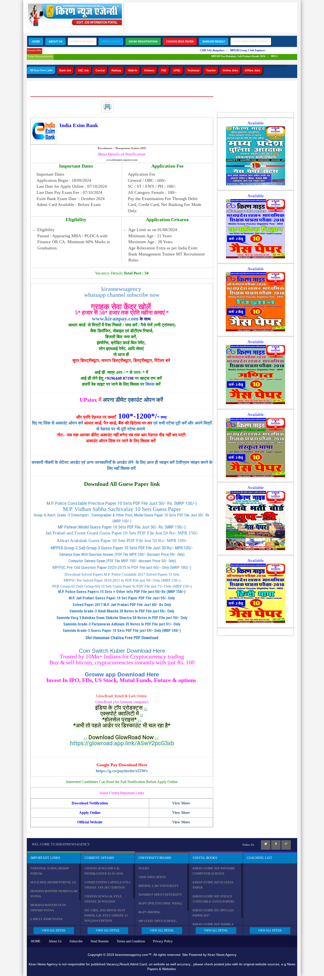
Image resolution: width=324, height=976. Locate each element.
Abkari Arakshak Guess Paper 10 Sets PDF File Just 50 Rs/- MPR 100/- (121, 540)
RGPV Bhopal (150, 912)
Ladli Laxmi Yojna (46, 919)
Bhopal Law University (159, 886)
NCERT (144, 868)
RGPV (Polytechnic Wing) (160, 903)
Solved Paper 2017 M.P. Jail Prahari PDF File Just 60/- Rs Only (122, 604)
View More (181, 803)
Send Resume (100, 941)
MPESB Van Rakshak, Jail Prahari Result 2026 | (232, 56)
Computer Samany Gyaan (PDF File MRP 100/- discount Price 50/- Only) (122, 561)
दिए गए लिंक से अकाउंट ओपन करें (58, 423)
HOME (36, 941)
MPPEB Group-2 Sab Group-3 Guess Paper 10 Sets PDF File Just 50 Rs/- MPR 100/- (122, 547)
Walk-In (132, 70)
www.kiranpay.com (115, 318)
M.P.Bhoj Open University (160, 894)
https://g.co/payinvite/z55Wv (122, 770)
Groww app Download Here (122, 674)
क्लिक (149, 384)
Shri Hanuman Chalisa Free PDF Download (121, 637)
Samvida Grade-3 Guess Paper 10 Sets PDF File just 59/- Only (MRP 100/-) (122, 630)
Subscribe (76, 941)
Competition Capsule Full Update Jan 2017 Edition (107, 884)
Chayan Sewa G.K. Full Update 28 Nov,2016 (103, 898)
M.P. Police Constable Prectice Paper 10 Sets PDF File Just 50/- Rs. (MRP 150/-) (122, 503)
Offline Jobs (252, 70)
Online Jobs (230, 70)
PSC (164, 70)
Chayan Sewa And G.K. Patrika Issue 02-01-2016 (103, 871)
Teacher (211, 70)
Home (36, 41)
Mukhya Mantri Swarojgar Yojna (53, 893)
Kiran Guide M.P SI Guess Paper (213, 884)
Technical (193, 70)
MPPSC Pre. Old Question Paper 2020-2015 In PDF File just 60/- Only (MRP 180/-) (121, 567)
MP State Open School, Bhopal (158, 923)
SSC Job (83, 70)
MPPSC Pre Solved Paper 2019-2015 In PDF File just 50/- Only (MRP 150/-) (122, 580)
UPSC (177, 70)
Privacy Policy (163, 941)
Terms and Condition (131, 941)
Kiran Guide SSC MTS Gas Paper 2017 (213, 912)
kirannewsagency (122, 289)
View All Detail (54, 930)
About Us (55, 41)
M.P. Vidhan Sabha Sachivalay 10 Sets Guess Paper (122, 509)
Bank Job (65, 70)
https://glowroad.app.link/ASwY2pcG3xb (122, 743)
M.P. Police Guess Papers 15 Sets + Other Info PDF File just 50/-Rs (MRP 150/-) (121, 591)
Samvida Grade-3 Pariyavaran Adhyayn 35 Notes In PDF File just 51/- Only (121, 624)
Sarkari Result (213, 41)
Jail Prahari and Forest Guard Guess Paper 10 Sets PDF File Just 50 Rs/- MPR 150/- (122, 532)
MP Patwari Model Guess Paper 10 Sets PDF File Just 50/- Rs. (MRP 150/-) (122, 526)
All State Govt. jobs (41, 70)
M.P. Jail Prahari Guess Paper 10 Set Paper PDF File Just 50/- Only (122, 598)
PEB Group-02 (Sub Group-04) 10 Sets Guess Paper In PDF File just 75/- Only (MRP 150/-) (122, 586)
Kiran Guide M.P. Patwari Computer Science (214, 871)
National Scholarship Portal (49, 871)
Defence (149, 70)
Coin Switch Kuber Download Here (122, 651)
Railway (116, 70)
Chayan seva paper (180, 41)
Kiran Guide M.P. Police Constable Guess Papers (213, 898)
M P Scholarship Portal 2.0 (53, 882)
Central (100, 70)
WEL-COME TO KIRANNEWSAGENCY (61, 844)
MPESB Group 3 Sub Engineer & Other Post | (250, 50)
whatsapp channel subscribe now (121, 295)
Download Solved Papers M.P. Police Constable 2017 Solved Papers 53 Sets (122, 574)
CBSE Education (152, 877)
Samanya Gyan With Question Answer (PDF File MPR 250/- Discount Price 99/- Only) (122, 554)
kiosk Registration (143, 41)
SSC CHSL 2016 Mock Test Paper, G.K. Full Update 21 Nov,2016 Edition (106, 915)
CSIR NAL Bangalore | (206, 50)
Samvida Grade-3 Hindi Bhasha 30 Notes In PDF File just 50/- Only (121, 611)
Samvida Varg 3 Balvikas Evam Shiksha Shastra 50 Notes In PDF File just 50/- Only (121, 618)
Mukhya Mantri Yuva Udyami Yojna (48, 907)
